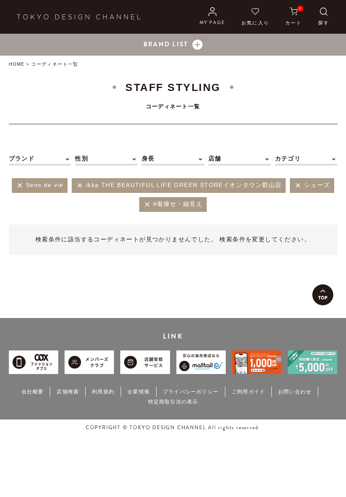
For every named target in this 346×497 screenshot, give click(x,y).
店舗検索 (68, 392)
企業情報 (138, 392)
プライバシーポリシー (191, 392)
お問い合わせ (294, 392)
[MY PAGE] (212, 17)
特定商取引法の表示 (173, 402)
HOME (16, 64)
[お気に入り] (255, 17)
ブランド (22, 158)
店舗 (215, 158)
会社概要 (33, 392)
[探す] (323, 17)
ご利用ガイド (248, 392)
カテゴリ (288, 158)
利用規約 (103, 392)
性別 (81, 158)
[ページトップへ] (322, 294)
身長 (148, 158)
